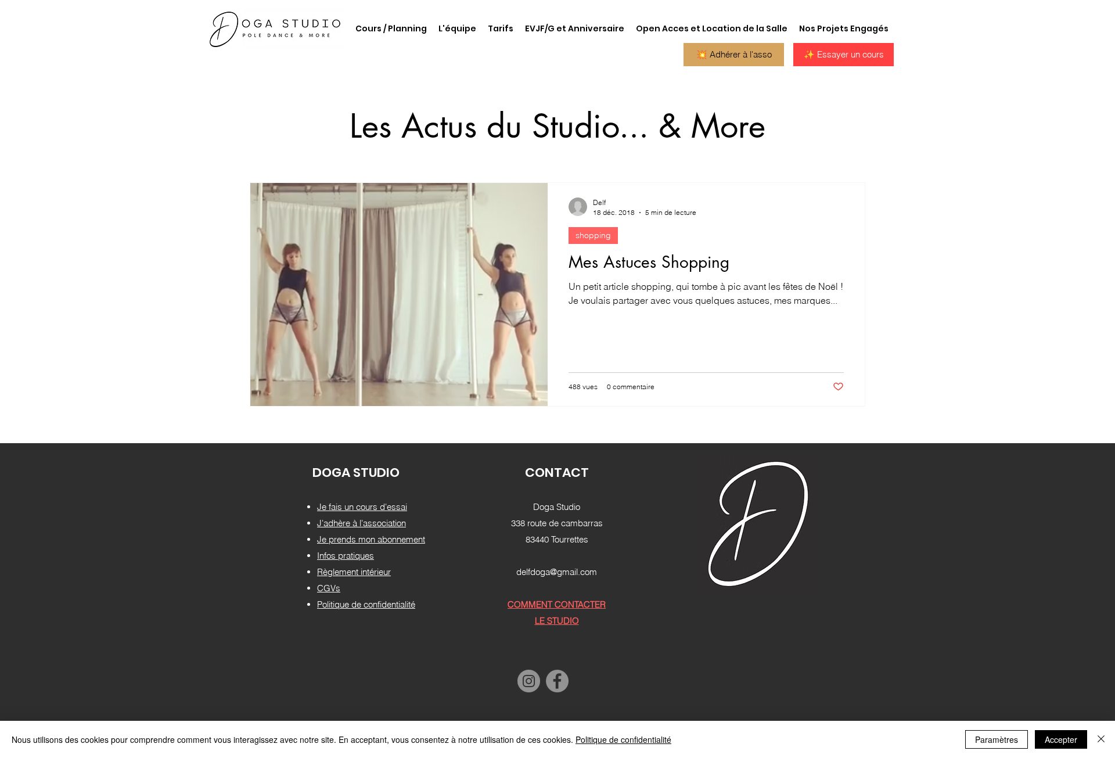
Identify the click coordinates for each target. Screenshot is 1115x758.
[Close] (1101, 739)
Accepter (1061, 739)
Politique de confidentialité (623, 739)
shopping (593, 235)
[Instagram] (528, 681)
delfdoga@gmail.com (556, 571)
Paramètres (996, 739)
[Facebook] (557, 681)
